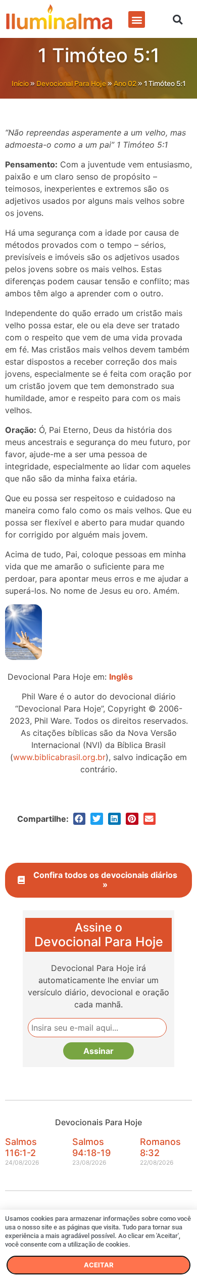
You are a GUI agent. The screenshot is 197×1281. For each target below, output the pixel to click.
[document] (98, 640)
